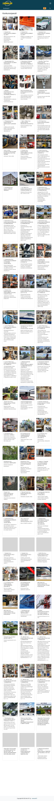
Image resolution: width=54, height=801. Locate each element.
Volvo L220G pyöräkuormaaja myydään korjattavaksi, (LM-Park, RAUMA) (10, 152)
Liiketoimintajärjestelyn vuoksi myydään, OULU (26, 402)
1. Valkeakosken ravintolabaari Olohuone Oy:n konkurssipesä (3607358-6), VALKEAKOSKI (43, 521)
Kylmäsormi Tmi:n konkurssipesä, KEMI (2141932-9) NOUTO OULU (26, 463)
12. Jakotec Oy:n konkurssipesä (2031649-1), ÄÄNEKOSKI (10, 681)
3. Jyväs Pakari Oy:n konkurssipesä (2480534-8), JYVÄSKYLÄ (43, 327)
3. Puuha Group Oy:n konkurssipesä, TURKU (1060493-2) (43, 152)
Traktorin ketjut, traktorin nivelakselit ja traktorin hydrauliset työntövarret (42, 757)
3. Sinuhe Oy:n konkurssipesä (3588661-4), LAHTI (10, 33)
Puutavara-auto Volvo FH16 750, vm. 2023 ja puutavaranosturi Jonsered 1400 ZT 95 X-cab (27, 67)
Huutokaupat (6, 8)
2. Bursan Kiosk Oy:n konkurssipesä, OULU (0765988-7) (26, 493)
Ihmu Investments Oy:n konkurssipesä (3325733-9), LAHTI (27, 92)
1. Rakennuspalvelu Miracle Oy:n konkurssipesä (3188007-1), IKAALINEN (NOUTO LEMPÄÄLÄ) (27, 364)
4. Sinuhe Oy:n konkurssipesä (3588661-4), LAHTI (27, 33)
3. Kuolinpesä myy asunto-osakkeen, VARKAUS (8, 189)
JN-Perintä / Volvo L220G (9, 156)
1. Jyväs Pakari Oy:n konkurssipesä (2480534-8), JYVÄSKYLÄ (43, 291)
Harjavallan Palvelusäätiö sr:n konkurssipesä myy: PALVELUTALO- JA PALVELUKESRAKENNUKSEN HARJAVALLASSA (10, 751)
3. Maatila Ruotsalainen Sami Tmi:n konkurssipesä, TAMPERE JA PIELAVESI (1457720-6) (43, 751)
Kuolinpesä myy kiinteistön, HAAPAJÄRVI (10, 462)
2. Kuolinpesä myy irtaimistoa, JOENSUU (9, 434)
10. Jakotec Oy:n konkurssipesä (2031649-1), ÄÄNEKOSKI (27, 638)
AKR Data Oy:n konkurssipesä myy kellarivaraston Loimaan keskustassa (9, 612)
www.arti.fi (34, 798)
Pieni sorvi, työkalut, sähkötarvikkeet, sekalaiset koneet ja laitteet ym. (9, 590)
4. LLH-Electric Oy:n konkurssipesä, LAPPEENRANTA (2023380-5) (42, 435)
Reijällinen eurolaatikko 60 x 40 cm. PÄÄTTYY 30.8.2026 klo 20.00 (27, 38)
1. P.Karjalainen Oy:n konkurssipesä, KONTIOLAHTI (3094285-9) (43, 92)
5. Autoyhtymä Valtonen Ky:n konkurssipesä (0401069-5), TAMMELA (26, 63)
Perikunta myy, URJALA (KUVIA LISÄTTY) (9, 637)
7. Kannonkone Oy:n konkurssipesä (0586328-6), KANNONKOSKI (43, 222)
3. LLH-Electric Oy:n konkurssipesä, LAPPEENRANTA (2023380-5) (8, 584)
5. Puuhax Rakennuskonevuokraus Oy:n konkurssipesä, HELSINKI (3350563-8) (43, 612)
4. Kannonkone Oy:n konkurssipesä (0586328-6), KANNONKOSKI (43, 189)
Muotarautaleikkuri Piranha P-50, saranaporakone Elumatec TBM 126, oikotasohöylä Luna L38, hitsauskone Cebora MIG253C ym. (43, 128)
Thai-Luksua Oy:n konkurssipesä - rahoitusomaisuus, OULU (27, 520)
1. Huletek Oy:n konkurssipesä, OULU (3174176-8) (9, 555)
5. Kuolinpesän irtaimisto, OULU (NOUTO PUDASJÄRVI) (43, 493)
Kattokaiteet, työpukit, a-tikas (26, 496)
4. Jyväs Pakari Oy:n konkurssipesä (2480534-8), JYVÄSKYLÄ (10, 363)
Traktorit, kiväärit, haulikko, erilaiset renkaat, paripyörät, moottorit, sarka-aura (43, 498)
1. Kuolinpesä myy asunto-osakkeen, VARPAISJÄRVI (25, 612)
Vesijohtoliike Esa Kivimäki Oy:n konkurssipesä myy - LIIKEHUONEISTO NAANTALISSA (26, 751)
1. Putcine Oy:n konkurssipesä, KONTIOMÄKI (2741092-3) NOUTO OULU (43, 261)
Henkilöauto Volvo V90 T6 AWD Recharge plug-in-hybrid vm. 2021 (43, 38)
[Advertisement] (27, 780)
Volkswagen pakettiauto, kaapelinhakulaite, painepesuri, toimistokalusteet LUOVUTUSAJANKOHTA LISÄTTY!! (10, 560)
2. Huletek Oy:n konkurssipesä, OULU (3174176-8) (26, 555)
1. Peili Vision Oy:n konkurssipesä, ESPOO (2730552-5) (26, 261)
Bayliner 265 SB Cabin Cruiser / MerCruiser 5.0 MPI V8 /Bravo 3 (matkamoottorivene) (27, 332)
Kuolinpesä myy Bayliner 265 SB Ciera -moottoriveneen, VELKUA (27, 327)
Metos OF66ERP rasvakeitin (26, 523)
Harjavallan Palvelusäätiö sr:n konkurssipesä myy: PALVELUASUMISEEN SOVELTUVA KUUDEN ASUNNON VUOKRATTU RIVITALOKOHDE (43, 721)
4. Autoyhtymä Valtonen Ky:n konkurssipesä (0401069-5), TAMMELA (43, 363)
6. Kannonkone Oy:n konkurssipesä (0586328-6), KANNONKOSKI (27, 222)
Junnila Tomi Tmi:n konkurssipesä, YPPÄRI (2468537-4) (9, 403)
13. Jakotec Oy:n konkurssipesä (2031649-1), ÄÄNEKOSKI (27, 681)
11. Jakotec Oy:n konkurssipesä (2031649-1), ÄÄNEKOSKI (43, 638)
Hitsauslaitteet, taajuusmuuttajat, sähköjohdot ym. (43, 441)
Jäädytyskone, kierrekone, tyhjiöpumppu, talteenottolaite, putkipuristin (10, 297)
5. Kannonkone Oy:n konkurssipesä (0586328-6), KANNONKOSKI (10, 222)
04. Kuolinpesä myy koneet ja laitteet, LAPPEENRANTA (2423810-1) (25, 584)
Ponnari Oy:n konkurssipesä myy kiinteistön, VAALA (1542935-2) (8, 494)
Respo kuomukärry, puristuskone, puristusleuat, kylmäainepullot (26, 157)
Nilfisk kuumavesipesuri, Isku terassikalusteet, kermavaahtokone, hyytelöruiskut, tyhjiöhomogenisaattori (9, 39)
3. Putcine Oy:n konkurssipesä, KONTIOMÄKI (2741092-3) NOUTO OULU (27, 152)
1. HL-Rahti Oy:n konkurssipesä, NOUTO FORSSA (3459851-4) (26, 189)
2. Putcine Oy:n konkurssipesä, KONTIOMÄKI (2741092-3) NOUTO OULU (10, 292)
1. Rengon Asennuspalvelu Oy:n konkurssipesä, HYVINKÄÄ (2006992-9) (10, 92)
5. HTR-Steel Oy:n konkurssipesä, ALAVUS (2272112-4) (26, 291)
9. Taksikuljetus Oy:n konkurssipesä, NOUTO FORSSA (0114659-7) (9, 719)
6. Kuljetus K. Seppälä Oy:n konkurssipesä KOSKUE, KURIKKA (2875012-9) (42, 463)
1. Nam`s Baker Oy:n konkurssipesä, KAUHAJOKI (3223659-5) (27, 122)
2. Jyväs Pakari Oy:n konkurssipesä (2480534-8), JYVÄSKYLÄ (10, 327)
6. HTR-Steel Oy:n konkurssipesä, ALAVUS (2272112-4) (43, 122)
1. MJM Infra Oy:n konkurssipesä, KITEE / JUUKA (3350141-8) (43, 555)
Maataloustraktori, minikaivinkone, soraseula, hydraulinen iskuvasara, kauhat (10, 407)
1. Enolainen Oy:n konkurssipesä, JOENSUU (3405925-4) (43, 33)
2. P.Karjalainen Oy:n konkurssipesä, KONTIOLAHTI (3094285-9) (10, 123)
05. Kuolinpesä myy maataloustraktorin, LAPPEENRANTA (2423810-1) (25, 435)
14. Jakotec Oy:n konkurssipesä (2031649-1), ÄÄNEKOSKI (43, 681)
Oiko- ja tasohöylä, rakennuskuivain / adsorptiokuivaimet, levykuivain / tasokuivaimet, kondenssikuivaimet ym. (10, 99)
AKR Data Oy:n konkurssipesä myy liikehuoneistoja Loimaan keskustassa (43, 584)
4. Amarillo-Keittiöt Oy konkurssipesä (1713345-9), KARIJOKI (43, 403)
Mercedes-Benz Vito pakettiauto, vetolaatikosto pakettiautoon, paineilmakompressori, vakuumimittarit (26, 470)
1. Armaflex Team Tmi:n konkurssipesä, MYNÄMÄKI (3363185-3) (43, 63)
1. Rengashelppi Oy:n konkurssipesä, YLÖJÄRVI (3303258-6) (10, 63)
